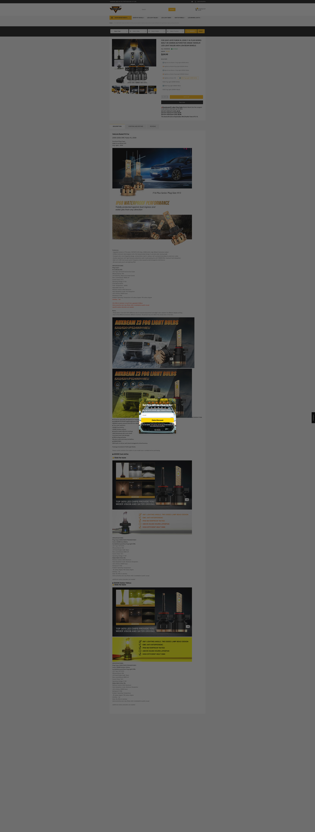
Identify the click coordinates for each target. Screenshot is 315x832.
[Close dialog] (173, 400)
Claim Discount (157, 420)
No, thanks (157, 430)
